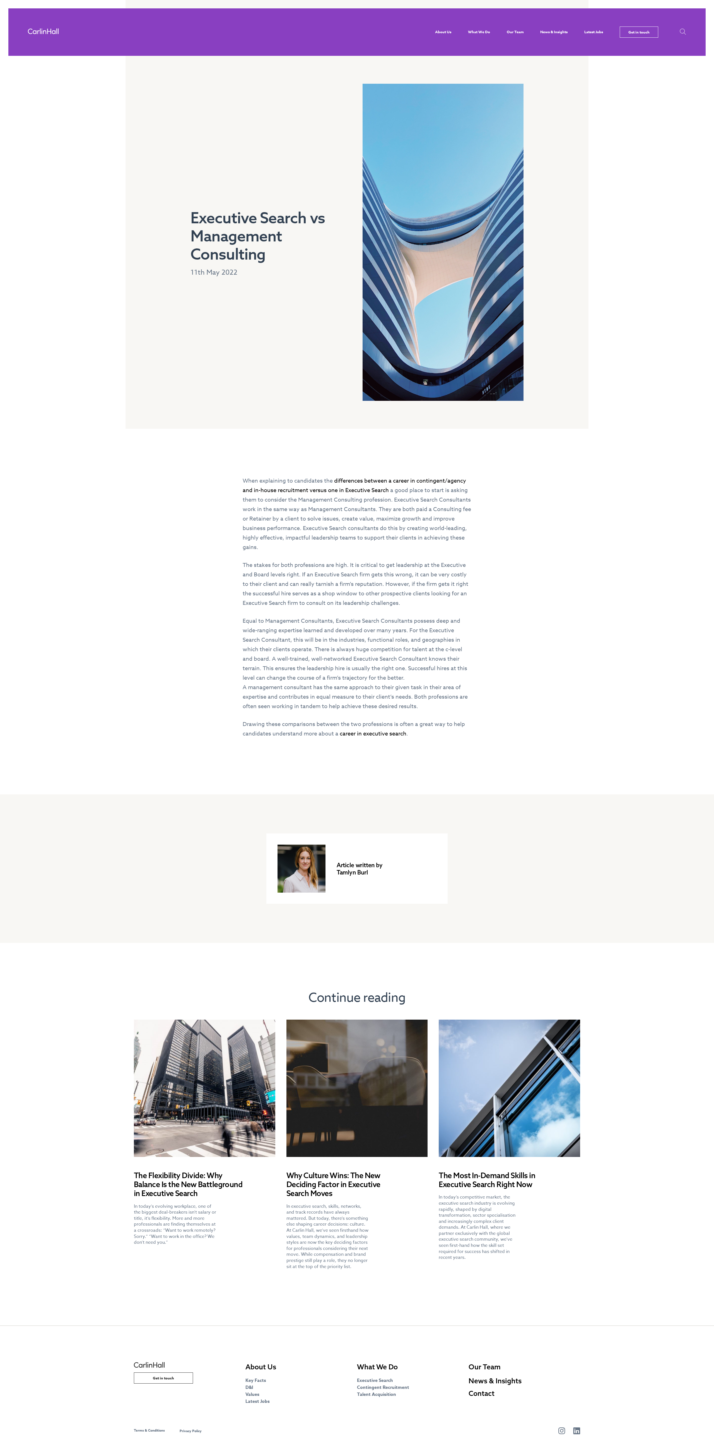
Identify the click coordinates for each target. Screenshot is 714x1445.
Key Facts (255, 1380)
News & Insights (554, 31)
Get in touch (639, 32)
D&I (249, 1387)
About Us (443, 31)
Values (252, 1394)
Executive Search (375, 1380)
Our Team (515, 31)
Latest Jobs (593, 31)
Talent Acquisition (376, 1394)
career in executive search (373, 734)
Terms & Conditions (149, 1430)
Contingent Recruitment (383, 1387)
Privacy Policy (191, 1431)
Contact (482, 1393)
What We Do (479, 32)
